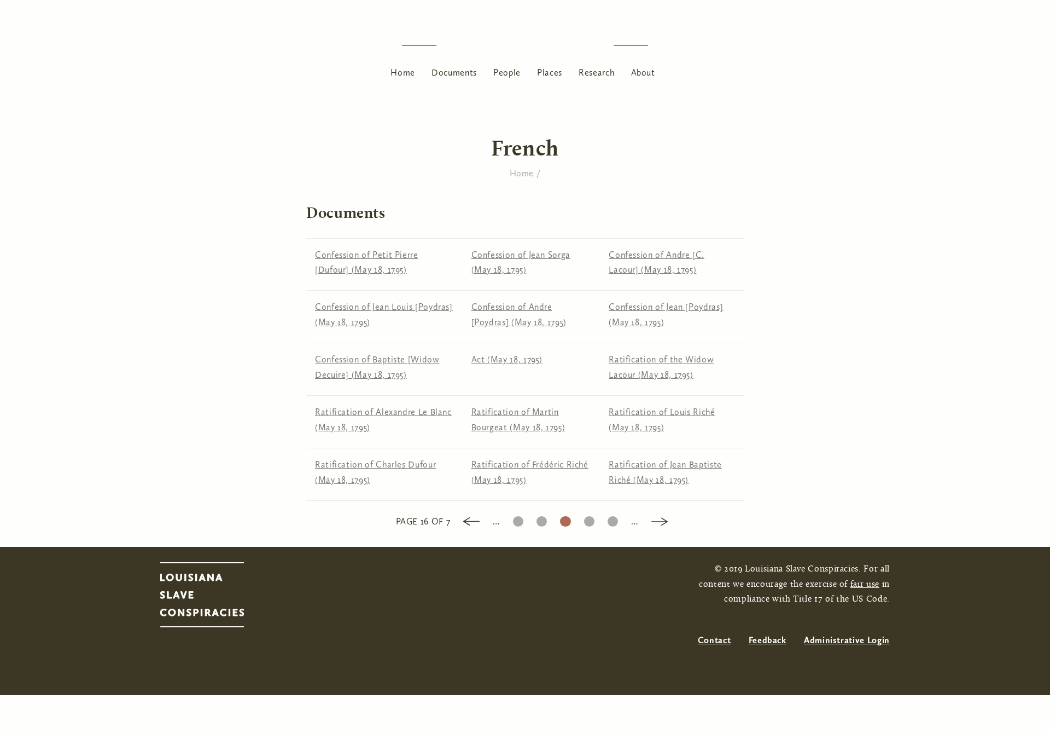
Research (596, 72)
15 (541, 518)
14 (518, 518)
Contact (714, 640)
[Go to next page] (659, 520)
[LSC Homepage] (213, 597)
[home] (525, 45)
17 (589, 518)
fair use (864, 584)
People (507, 72)
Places (549, 72)
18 (613, 518)
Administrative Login (847, 640)
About (643, 72)
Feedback (767, 640)
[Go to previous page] (471, 520)
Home (402, 72)
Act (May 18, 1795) (507, 359)
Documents (454, 72)
